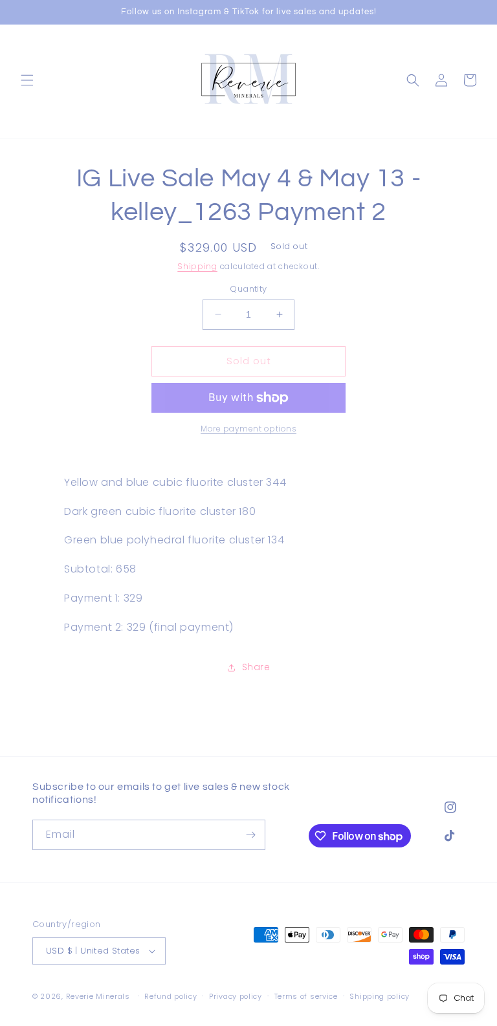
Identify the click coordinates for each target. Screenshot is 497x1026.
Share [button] (256, 666)
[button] (27, 80)
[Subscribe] (250, 835)
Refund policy (170, 996)
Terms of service (306, 996)
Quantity (248, 289)
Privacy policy (235, 996)
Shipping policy (379, 996)
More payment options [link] (248, 428)
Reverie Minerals (98, 996)
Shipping (197, 266)
